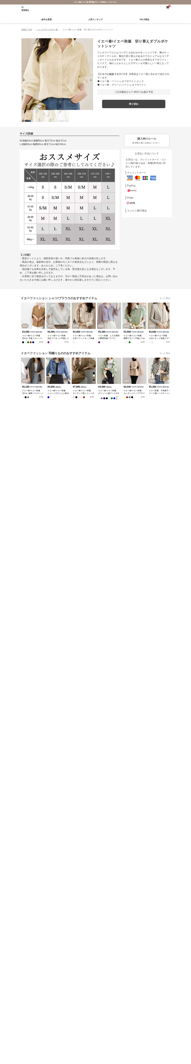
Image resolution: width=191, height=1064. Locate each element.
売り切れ (133, 104)
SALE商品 (144, 19)
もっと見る (165, 298)
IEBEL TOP (26, 29)
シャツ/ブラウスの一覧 (47, 29)
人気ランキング (95, 19)
